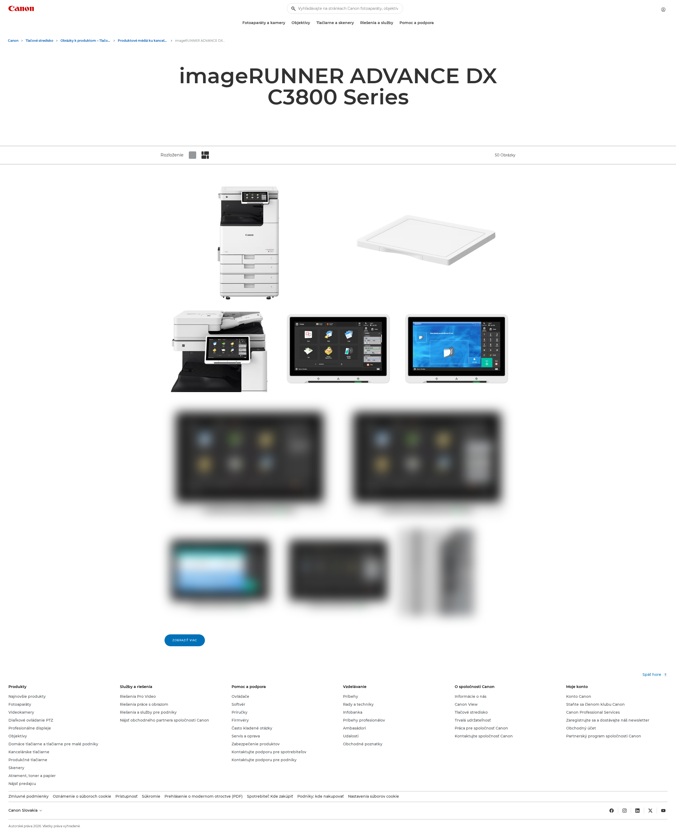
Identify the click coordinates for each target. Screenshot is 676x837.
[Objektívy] (312, 23)
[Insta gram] (624, 810)
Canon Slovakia (23, 810)
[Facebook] (611, 810)
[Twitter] (650, 810)
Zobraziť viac (184, 640)
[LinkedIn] (637, 810)
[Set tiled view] (192, 155)
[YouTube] (663, 810)
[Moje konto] (663, 9)
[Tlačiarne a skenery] (356, 23)
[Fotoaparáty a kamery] (287, 23)
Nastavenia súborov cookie (373, 796)
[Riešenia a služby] (395, 23)
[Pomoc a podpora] (436, 23)
